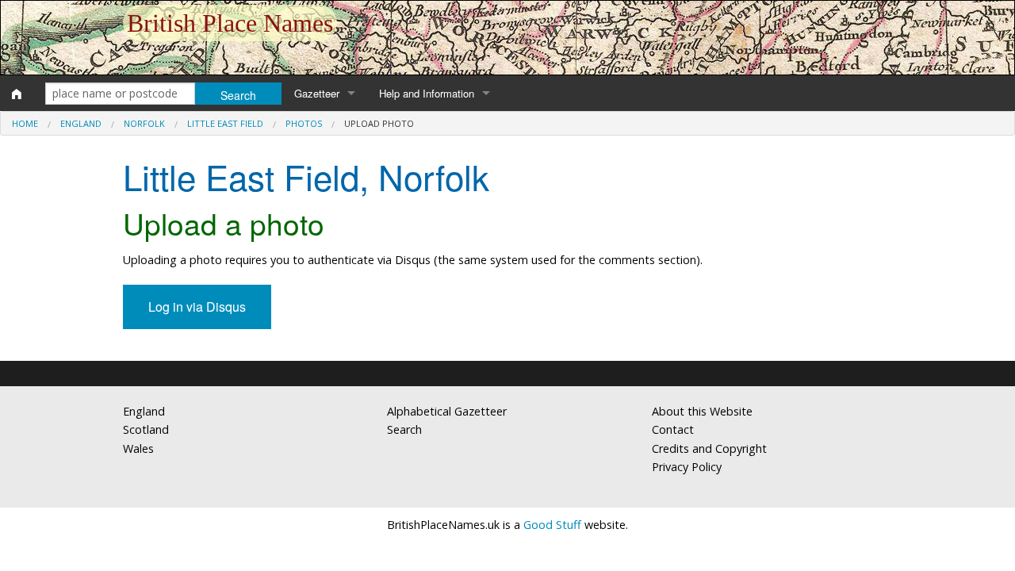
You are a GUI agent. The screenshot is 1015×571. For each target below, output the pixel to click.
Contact (673, 429)
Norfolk (144, 123)
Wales (138, 448)
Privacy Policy (687, 466)
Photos (303, 123)
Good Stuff (552, 524)
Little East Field (225, 123)
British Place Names (230, 23)
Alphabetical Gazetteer (447, 411)
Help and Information (426, 93)
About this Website (702, 411)
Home (25, 123)
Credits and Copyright (709, 448)
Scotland (146, 429)
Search (404, 429)
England (81, 123)
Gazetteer (316, 93)
